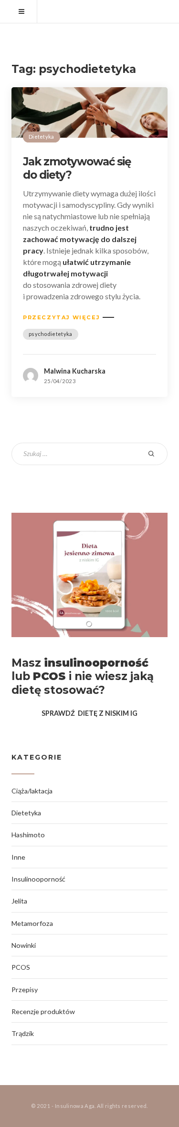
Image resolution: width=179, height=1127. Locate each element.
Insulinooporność (38, 879)
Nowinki (23, 945)
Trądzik (22, 1033)
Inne (18, 857)
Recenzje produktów (43, 1011)
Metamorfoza (32, 923)
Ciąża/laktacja (32, 791)
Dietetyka (41, 136)
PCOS (20, 967)
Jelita (19, 901)
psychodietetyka (51, 334)
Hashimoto (28, 835)
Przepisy (24, 989)
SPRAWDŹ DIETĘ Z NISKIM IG (89, 713)
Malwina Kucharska (74, 371)
